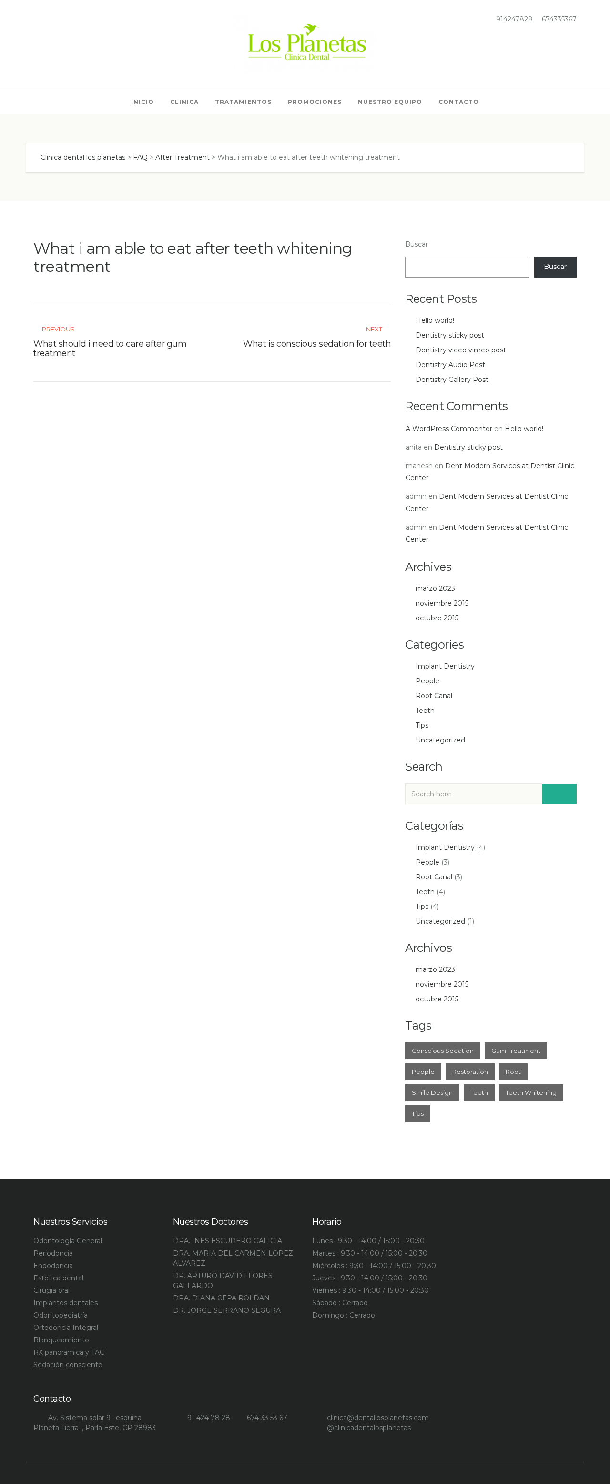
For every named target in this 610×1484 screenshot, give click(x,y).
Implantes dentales (65, 1302)
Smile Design (432, 1092)
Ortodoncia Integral (65, 1327)
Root (513, 1071)
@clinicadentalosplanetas (369, 1427)
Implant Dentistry (445, 666)
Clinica (184, 101)
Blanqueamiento (61, 1340)
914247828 (513, 19)
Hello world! (435, 320)
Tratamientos (243, 101)
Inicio (142, 101)
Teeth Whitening (531, 1092)
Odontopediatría (60, 1315)
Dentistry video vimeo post (461, 350)
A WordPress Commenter (449, 428)
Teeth (425, 710)
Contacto (458, 101)
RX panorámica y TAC (68, 1352)
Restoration (470, 1071)
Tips (422, 725)
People (427, 681)
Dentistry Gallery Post (452, 379)
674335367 (558, 19)
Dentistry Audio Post (450, 365)
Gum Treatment (515, 1050)
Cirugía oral (51, 1290)
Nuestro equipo (390, 101)
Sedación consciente (67, 1364)
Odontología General (67, 1241)
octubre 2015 (437, 618)
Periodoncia (53, 1253)
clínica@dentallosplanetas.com (378, 1417)
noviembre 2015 (442, 603)
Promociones (315, 101)
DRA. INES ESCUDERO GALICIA (227, 1241)
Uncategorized (440, 740)
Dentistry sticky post (450, 335)
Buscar (416, 244)
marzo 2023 (435, 588)
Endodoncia (53, 1265)
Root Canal (434, 695)
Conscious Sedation (443, 1050)
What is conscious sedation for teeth (317, 344)
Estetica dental (58, 1278)
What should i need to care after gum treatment (109, 349)
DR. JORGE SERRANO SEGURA (227, 1310)
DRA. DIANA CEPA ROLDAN (221, 1298)
